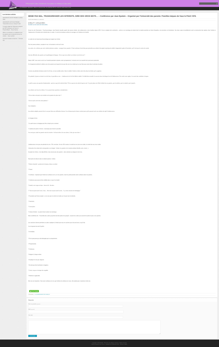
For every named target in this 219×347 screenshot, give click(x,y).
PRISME (101, 342)
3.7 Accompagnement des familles (42, 294)
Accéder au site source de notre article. (38, 24)
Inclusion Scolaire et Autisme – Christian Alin (13, 39)
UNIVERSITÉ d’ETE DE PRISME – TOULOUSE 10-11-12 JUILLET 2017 (12, 22)
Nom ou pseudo (34, 304)
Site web (30, 315)
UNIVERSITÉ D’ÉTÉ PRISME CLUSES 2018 (13, 18)
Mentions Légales (123, 344)
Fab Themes (102, 344)
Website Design (94, 344)
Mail (31, 309)
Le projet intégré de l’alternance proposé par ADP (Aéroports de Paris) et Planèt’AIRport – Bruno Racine (12, 28)
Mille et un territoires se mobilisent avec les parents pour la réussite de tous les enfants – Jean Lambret (12, 34)
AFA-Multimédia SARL (114, 344)
